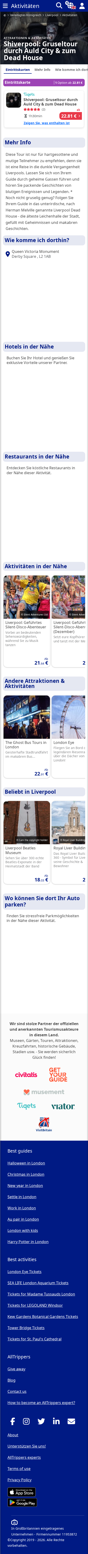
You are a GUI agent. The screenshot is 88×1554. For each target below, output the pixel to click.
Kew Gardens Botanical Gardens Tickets (43, 1316)
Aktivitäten (69, 15)
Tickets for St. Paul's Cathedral (34, 1339)
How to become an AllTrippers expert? (41, 1402)
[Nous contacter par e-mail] (73, 1422)
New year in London (25, 1185)
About (13, 1435)
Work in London (22, 1208)
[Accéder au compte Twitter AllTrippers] (43, 1422)
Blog (11, 1380)
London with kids (23, 1230)
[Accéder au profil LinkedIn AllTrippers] (57, 1422)
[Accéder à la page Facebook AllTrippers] (14, 1422)
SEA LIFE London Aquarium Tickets (38, 1282)
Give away (16, 1369)
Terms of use (19, 1468)
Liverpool (51, 15)
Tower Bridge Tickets (26, 1327)
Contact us (17, 1391)
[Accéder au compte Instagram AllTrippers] (27, 1422)
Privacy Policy (19, 1479)
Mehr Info (42, 69)
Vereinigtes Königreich (25, 15)
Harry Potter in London (28, 1241)
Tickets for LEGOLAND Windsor (35, 1305)
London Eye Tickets (25, 1271)
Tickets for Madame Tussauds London (41, 1294)
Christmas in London (26, 1174)
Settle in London (22, 1196)
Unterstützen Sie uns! (27, 1446)
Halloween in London (26, 1163)
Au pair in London (23, 1219)
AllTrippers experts (24, 1457)
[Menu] (5, 6)
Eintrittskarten (18, 69)
